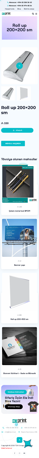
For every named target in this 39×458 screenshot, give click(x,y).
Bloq (19, 9)
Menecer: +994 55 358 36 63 (20, 2)
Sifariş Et (18, 130)
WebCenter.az (6, 448)
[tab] (8, 93)
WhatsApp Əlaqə (14, 407)
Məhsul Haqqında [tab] (13, 143)
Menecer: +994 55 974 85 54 (20, 6)
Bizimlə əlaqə (29, 9)
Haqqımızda (9, 9)
